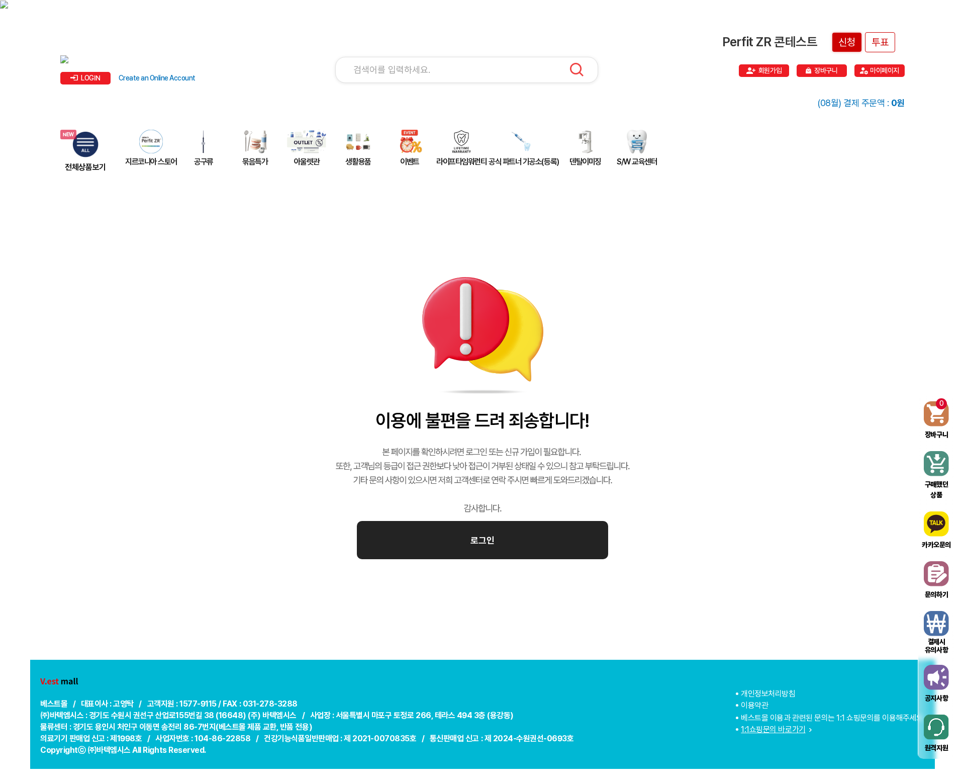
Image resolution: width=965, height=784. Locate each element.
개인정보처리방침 (768, 694)
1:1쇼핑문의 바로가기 (773, 729)
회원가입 (770, 70)
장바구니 (825, 70)
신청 (846, 42)
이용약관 (754, 705)
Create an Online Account (157, 78)
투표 (880, 42)
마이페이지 (884, 70)
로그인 (482, 540)
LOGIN (91, 78)
